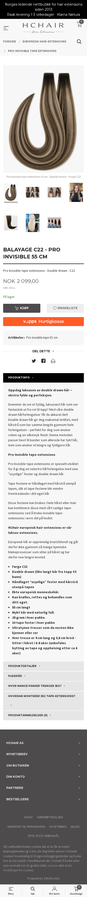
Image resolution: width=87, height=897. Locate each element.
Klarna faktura (68, 14)
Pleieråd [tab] (15, 676)
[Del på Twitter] (34, 362)
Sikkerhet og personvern (26, 826)
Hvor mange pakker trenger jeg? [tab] (34, 686)
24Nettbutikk (52, 878)
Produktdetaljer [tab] (22, 666)
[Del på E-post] (53, 362)
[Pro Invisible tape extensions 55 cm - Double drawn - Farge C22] (43, 119)
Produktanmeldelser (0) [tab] (27, 715)
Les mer (53, 866)
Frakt (28, 817)
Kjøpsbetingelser (50, 817)
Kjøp (24, 308)
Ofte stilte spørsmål (43, 836)
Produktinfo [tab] (19, 377)
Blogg (75, 826)
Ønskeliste (67, 308)
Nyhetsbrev (58, 826)
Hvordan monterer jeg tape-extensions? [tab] (41, 696)
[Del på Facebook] (43, 362)
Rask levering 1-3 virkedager (30, 14)
